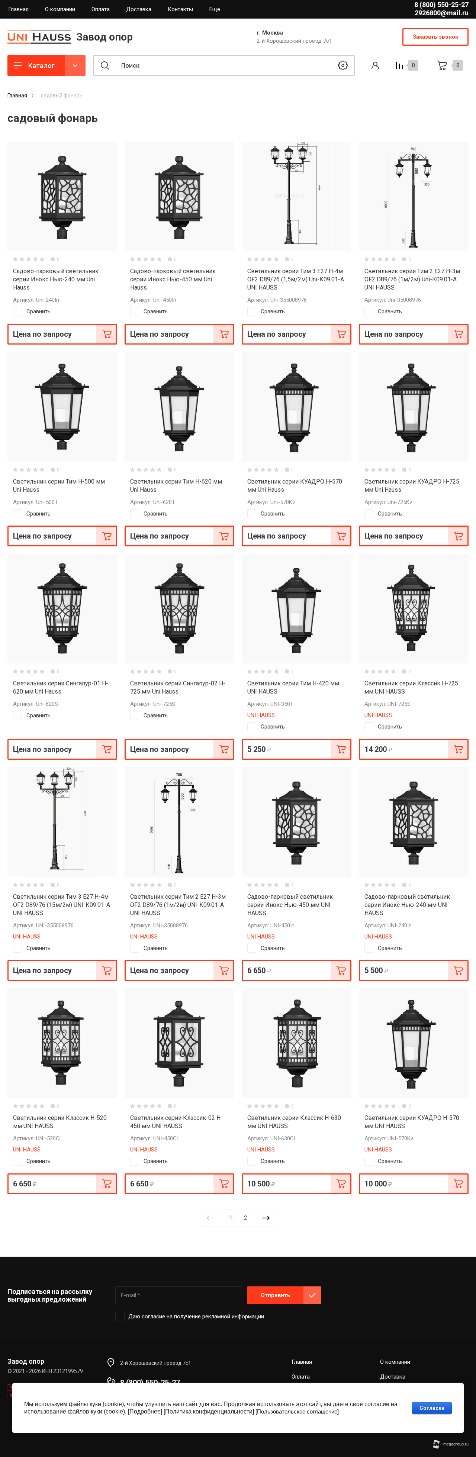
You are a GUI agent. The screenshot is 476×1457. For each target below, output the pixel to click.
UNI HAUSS (261, 715)
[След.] (266, 1218)
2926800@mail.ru (442, 13)
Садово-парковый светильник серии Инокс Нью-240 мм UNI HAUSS (407, 905)
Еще (214, 9)
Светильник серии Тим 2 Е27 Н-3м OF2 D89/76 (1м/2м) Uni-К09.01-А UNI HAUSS (412, 279)
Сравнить (38, 311)
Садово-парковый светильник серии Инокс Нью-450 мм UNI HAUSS (290, 905)
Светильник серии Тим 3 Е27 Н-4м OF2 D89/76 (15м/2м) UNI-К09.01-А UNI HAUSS (61, 905)
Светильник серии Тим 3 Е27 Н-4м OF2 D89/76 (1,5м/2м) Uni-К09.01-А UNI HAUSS (295, 279)
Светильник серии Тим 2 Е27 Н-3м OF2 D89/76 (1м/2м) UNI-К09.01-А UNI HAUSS (178, 905)
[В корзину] (106, 334)
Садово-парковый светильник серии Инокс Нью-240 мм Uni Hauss (56, 279)
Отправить (275, 1295)
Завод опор (104, 37)
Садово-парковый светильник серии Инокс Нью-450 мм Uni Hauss (173, 279)
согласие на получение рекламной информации (203, 1316)
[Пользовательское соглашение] (297, 1411)
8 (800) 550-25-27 (441, 5)
